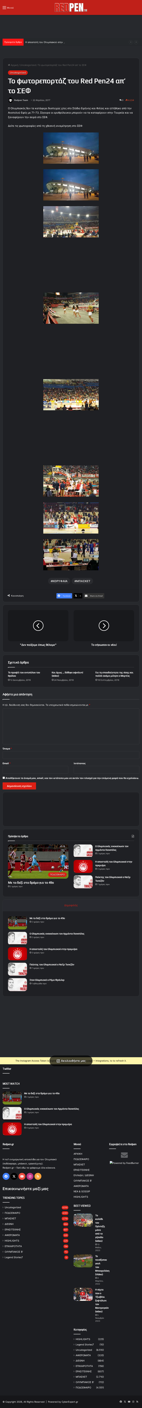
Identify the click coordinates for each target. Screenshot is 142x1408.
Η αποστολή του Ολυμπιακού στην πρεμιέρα (49, 42)
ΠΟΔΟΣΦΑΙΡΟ (12, 1213)
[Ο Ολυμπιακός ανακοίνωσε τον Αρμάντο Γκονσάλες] (83, 850)
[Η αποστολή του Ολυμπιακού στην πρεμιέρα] (83, 866)
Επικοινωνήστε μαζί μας (25, 1188)
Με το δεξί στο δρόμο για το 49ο (31, 882)
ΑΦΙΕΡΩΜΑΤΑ (12, 1235)
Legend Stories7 (14, 1257)
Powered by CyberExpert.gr (63, 1401)
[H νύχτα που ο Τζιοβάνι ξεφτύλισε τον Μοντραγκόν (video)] (83, 1294)
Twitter (7, 1068)
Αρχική (14, 65)
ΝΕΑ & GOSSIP (82, 1191)
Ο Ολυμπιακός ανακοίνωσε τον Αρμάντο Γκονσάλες (57, 933)
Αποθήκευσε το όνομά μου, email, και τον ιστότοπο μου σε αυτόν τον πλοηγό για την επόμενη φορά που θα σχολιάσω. (72, 778)
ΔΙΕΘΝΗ (9, 1224)
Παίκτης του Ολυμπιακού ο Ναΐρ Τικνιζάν (52, 964)
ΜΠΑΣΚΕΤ (83, 581)
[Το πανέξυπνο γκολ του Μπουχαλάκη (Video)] (83, 1260)
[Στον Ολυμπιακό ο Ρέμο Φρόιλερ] (17, 984)
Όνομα (7, 748)
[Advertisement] (71, 26)
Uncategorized (28, 65)
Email (7, 763)
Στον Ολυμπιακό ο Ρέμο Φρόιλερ (47, 979)
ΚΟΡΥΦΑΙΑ (60, 581)
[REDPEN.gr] (71, 7)
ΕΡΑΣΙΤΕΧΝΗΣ (13, 1229)
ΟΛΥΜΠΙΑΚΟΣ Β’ (83, 1180)
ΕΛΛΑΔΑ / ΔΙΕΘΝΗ (84, 1175)
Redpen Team (21, 100)
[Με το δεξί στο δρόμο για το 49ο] (17, 922)
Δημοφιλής (71, 905)
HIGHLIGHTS (12, 1240)
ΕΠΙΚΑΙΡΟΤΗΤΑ (13, 1246)
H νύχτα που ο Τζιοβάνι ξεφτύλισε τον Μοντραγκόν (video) (102, 1300)
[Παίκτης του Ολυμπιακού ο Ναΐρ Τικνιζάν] (83, 881)
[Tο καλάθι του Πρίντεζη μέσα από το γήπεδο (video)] (83, 1220)
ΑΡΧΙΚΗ (78, 1153)
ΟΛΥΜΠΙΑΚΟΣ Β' (14, 1251)
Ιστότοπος (80, 763)
